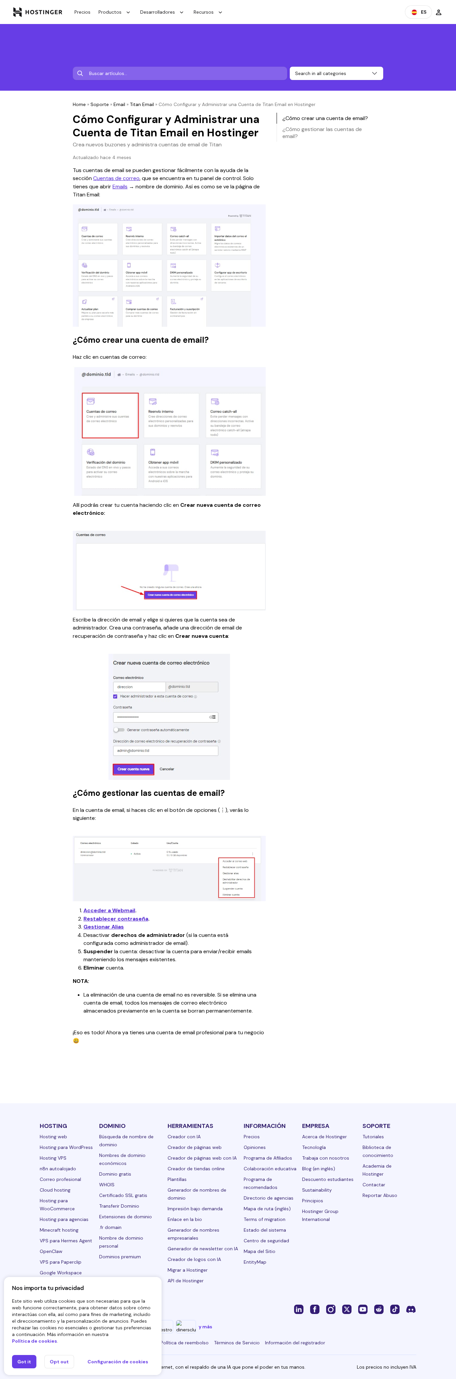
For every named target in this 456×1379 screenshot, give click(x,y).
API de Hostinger (186, 1281)
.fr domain (110, 1227)
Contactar (374, 1185)
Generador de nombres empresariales (193, 1234)
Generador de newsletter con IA (203, 1249)
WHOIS (107, 1185)
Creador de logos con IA (194, 1259)
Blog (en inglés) (318, 1169)
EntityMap (255, 1262)
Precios (82, 12)
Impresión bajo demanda (195, 1209)
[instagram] (330, 1309)
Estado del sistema (265, 1230)
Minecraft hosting (59, 1230)
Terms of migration (264, 1219)
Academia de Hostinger (377, 1170)
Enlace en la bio (185, 1219)
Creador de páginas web (195, 1147)
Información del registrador (295, 1343)
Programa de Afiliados (268, 1158)
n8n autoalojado (58, 1169)
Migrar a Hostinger (188, 1270)
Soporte (99, 104)
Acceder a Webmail (109, 910)
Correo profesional (60, 1179)
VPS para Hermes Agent (66, 1241)
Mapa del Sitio (259, 1251)
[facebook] (314, 1309)
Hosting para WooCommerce (57, 1205)
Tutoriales (373, 1137)
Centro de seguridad (266, 1241)
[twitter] (346, 1309)
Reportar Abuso (380, 1195)
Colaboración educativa (270, 1169)
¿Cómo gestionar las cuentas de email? (322, 133)
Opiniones (255, 1147)
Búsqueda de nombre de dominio (126, 1141)
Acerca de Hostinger (324, 1137)
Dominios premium (120, 1257)
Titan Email (142, 104)
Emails (120, 186)
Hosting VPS (53, 1158)
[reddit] (379, 1309)
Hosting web (53, 1137)
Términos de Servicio (237, 1343)
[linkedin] (298, 1309)
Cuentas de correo (116, 178)
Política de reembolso (185, 1343)
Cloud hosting (55, 1190)
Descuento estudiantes (328, 1179)
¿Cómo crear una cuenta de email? (325, 118)
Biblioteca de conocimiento (378, 1151)
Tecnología (314, 1147)
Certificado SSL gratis (123, 1195)
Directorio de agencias (268, 1198)
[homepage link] (37, 12)
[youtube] (363, 1309)
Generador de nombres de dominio (197, 1194)
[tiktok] (395, 1309)
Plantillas (177, 1179)
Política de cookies (34, 1341)
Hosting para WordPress (66, 1147)
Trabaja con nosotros (325, 1158)
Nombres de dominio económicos (122, 1159)
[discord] (411, 1309)
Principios (312, 1201)
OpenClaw (51, 1251)
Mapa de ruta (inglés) (267, 1209)
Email (119, 104)
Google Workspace (61, 1273)
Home (79, 104)
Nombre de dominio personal (121, 1242)
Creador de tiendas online (196, 1169)
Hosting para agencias (64, 1219)
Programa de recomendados (260, 1183)
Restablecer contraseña (115, 918)
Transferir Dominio (119, 1206)
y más (205, 1327)
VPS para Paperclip (60, 1262)
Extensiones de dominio (125, 1217)
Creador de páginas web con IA (202, 1158)
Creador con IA (184, 1137)
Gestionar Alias (103, 926)
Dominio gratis (115, 1174)
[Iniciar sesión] (439, 12)
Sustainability (317, 1190)
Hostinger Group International (320, 1215)
